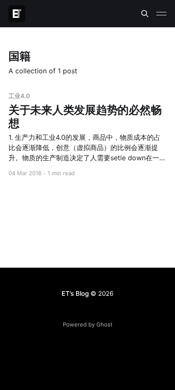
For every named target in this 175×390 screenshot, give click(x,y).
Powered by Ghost (88, 324)
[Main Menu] (161, 13)
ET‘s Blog (75, 293)
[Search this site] (145, 13)
